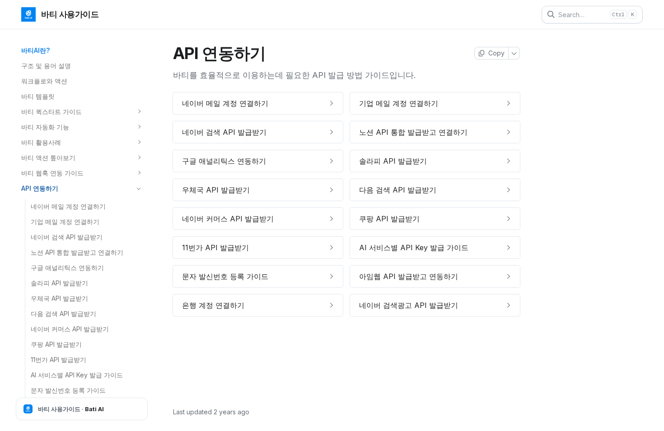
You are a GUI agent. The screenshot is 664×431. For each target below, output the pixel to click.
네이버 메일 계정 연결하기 (68, 206)
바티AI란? (35, 50)
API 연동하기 (39, 188)
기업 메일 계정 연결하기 (65, 221)
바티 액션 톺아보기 (48, 157)
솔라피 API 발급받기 (59, 283)
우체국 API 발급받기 (59, 298)
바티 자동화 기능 (45, 127)
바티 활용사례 (41, 142)
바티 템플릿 (38, 96)
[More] (514, 53)
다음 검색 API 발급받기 (63, 313)
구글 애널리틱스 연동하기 (67, 267)
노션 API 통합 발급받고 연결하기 (77, 252)
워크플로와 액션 (44, 81)
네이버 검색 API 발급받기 (67, 237)
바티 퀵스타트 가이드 (51, 111)
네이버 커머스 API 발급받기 (70, 329)
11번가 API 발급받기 (58, 359)
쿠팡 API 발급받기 (56, 344)
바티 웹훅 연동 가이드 (52, 173)
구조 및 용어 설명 (46, 65)
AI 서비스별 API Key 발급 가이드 (77, 375)
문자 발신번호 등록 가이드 (68, 390)
